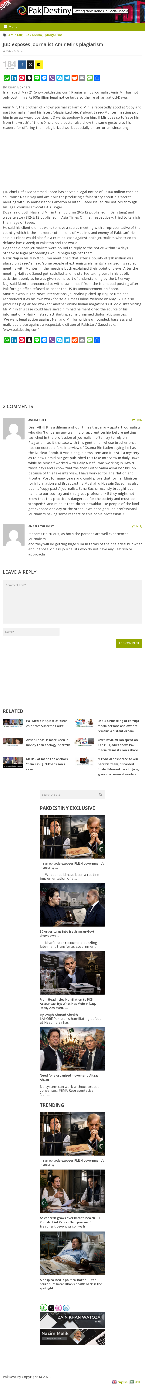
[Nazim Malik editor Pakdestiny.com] (72, 1343)
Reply (138, 420)
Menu (13, 26)
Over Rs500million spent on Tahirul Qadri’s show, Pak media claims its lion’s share (118, 745)
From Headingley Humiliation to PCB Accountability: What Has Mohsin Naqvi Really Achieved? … (68, 1003)
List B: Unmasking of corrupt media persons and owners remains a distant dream (118, 726)
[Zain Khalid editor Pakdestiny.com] (72, 1326)
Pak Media (33, 35)
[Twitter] (30, 64)
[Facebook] (22, 64)
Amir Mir (15, 35)
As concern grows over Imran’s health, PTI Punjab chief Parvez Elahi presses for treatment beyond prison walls (70, 1222)
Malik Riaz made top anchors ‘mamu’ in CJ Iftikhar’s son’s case (47, 764)
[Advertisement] (72, 161)
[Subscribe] (39, 64)
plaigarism (53, 35)
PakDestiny (12, 1377)
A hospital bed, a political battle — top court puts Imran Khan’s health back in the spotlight (71, 1284)
